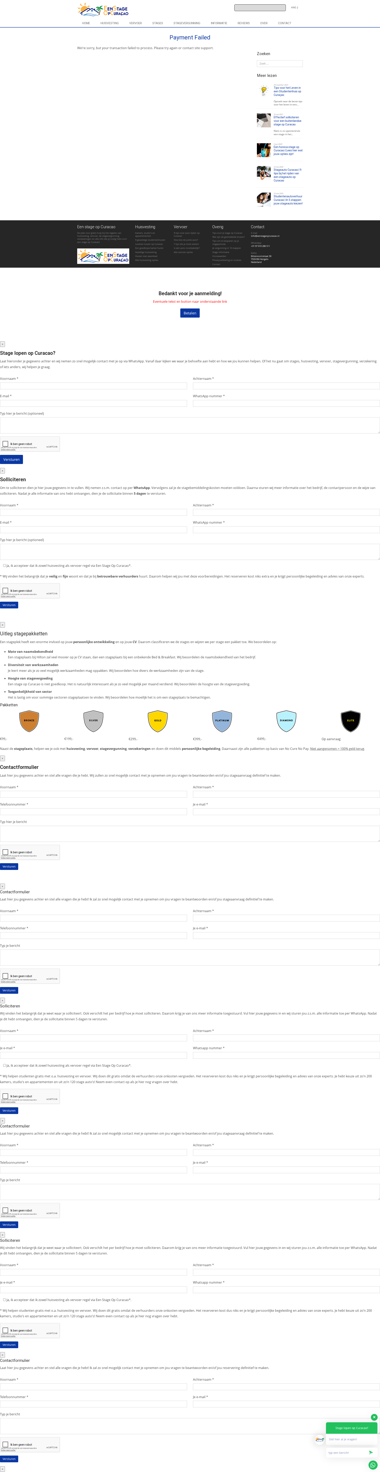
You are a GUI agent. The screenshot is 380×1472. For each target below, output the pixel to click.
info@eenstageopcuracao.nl (265, 235)
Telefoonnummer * (14, 804)
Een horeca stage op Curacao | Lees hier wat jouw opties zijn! (288, 150)
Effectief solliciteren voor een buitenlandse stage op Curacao (287, 121)
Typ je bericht (10, 945)
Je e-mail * (200, 804)
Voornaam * (9, 378)
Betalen (190, 313)
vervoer (135, 23)
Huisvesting (110, 23)
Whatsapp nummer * (209, 1048)
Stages (157, 23)
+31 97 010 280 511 (260, 245)
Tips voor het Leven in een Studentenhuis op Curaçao (287, 91)
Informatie (219, 23)
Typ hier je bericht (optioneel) (22, 413)
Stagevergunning (187, 23)
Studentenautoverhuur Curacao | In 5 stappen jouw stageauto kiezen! (288, 200)
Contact (284, 23)
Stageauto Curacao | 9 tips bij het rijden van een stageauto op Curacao (287, 175)
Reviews (244, 23)
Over (264, 23)
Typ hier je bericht (13, 822)
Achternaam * (203, 378)
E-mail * (6, 396)
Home (86, 23)
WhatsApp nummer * (209, 396)
